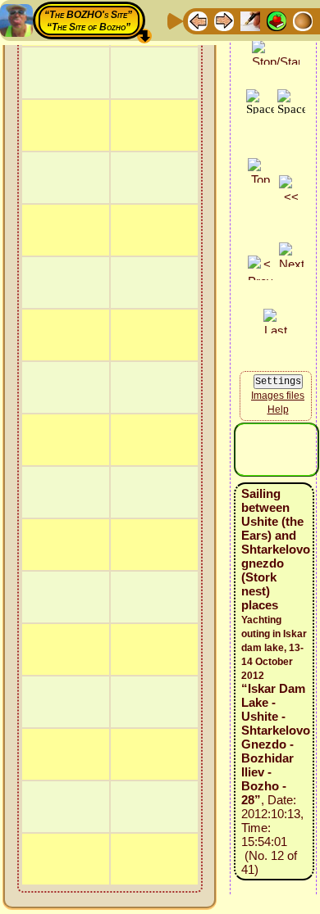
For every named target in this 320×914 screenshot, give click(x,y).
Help (278, 409)
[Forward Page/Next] (224, 20)
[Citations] (276, 20)
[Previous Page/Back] (198, 20)
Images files (277, 395)
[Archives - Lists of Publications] (250, 20)
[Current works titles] (303, 20)
